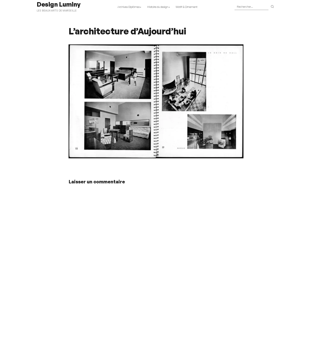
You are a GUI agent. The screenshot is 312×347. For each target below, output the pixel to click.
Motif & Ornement (186, 6)
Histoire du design (157, 6)
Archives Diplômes (128, 6)
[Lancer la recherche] (272, 7)
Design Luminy (58, 4)
